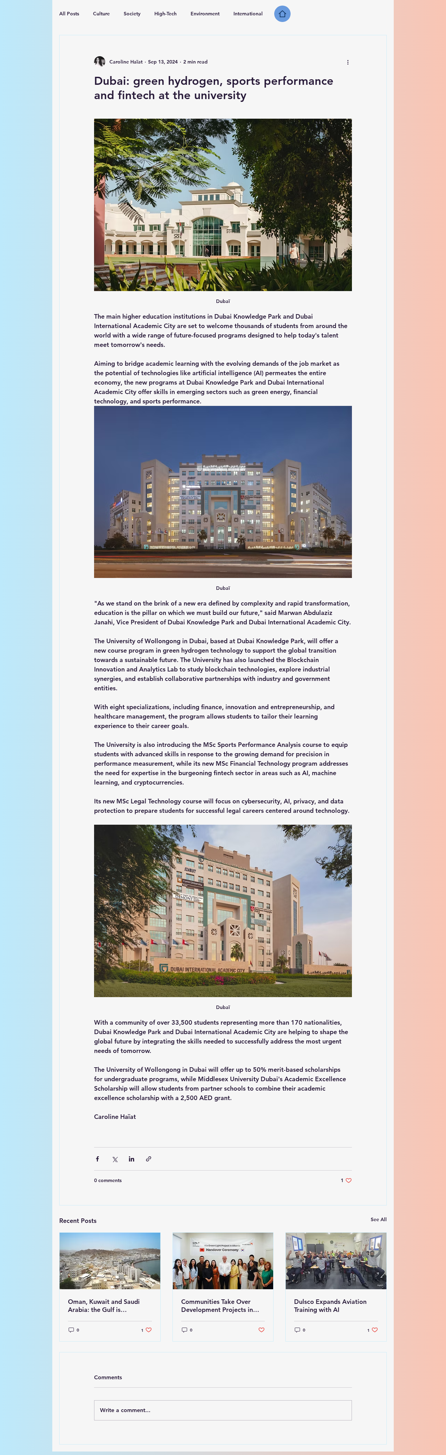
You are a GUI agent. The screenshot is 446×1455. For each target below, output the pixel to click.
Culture (101, 13)
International (248, 13)
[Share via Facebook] (97, 1159)
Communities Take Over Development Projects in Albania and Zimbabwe (217, 1306)
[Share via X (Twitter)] (114, 1159)
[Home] (282, 14)
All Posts (69, 13)
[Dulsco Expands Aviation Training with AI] (336, 1261)
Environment (205, 13)
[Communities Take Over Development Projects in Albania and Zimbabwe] (223, 1261)
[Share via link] (148, 1159)
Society (132, 13)
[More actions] (348, 62)
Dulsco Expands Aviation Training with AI (330, 1306)
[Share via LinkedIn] (131, 1159)
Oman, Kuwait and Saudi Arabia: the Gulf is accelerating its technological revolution (104, 1306)
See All (379, 1219)
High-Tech (165, 13)
